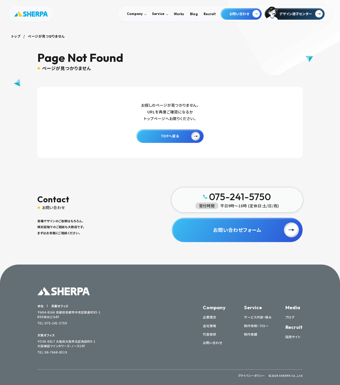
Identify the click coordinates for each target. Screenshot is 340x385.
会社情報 (209, 325)
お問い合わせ (239, 13)
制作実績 (250, 334)
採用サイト (293, 336)
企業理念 (209, 317)
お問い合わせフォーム (237, 229)
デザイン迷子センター (295, 13)
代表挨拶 (209, 334)
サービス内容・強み (258, 317)
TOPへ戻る (170, 135)
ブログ (290, 317)
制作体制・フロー (256, 325)
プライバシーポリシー (251, 375)
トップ (15, 36)
